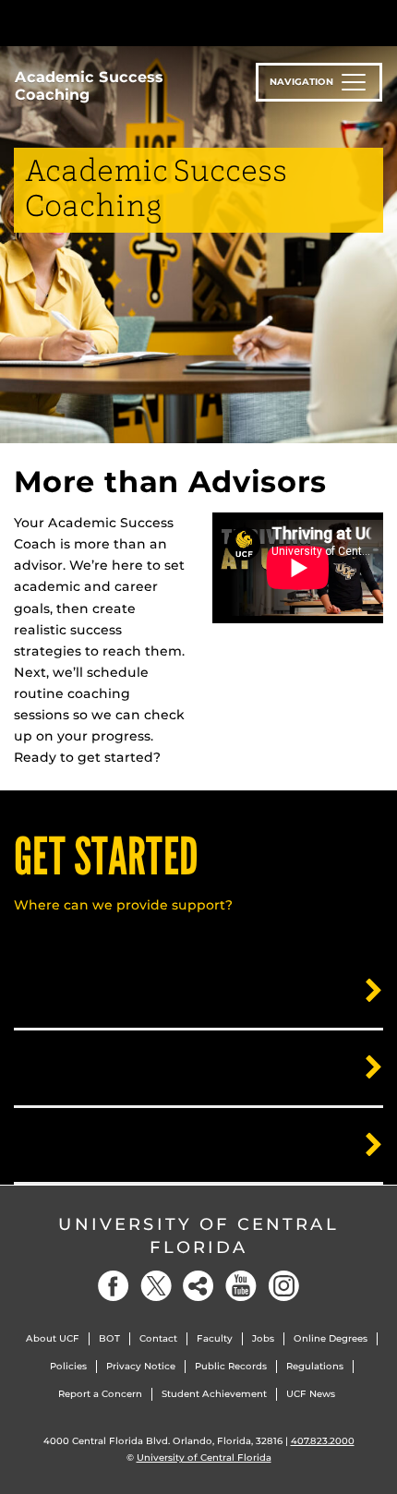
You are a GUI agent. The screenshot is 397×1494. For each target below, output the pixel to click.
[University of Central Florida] (140, 22)
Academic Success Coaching (89, 85)
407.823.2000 (323, 1441)
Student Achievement (214, 1394)
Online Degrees (330, 1338)
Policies (68, 1366)
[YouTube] (241, 1286)
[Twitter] (156, 1286)
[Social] (198, 1286)
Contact (158, 1338)
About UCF (52, 1338)
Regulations (314, 1366)
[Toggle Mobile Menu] (378, 21)
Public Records (231, 1366)
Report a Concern (100, 1394)
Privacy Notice (140, 1366)
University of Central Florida (198, 1236)
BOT (109, 1338)
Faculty (215, 1338)
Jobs (263, 1338)
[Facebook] (113, 1286)
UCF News (310, 1394)
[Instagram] (283, 1286)
